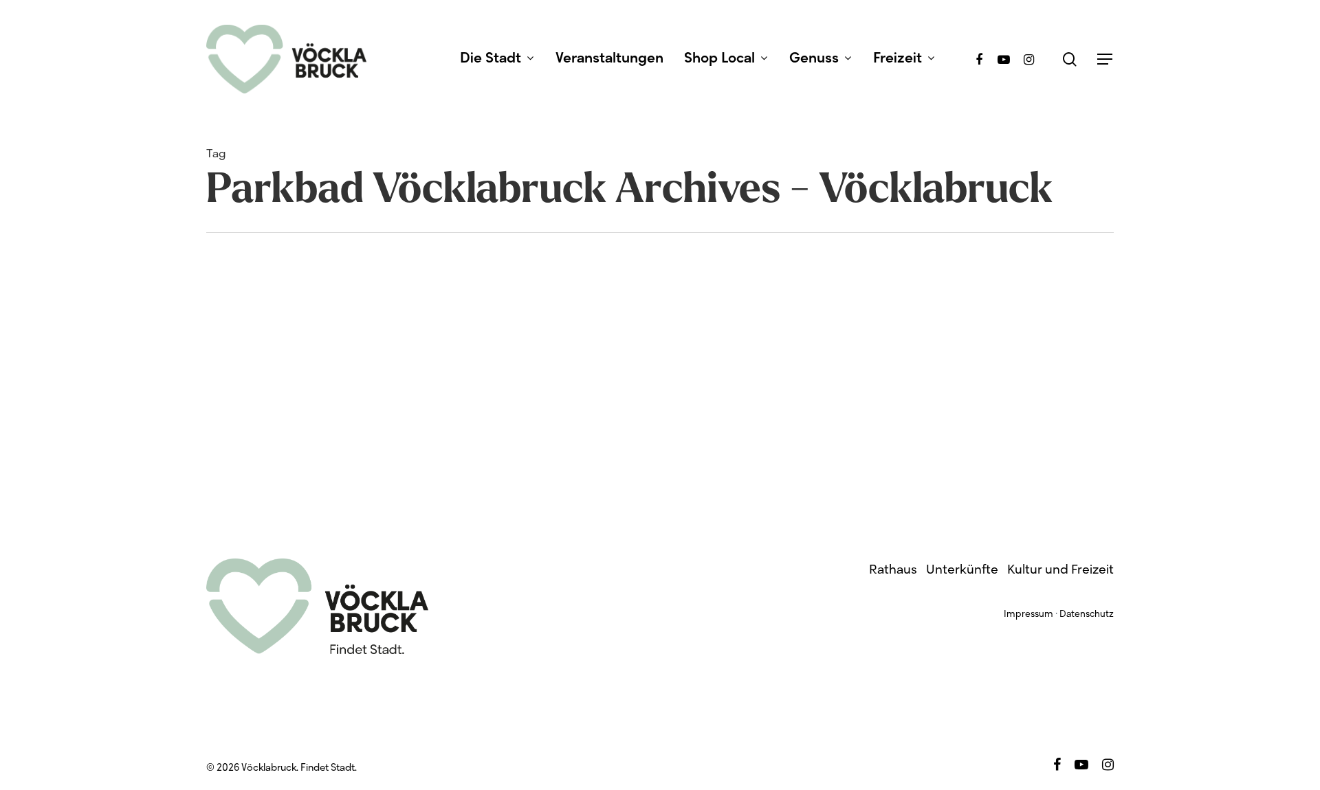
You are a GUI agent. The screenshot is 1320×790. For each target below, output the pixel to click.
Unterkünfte (962, 570)
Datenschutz (1086, 615)
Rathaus (893, 570)
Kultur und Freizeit (1060, 570)
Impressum (1028, 615)
